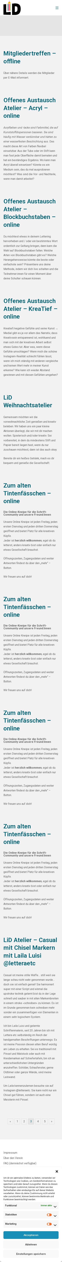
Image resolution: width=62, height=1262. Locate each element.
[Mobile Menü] (57, 7)
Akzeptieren (31, 1235)
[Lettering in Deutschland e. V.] (12, 8)
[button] (57, 1171)
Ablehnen (31, 1244)
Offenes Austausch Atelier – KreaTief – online (30, 309)
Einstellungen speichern (31, 1253)
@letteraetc (23, 1090)
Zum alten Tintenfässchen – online (27, 493)
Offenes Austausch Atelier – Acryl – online (29, 108)
